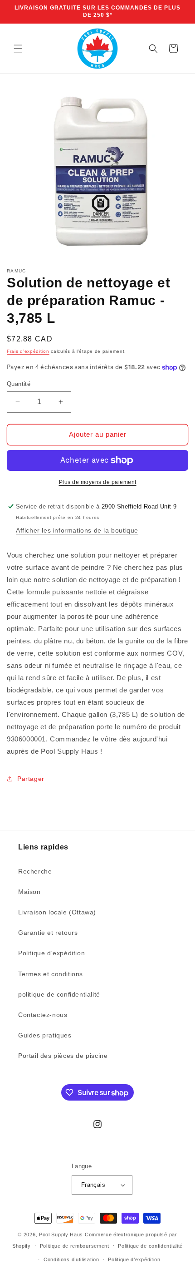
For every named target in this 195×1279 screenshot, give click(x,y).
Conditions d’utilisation (71, 1259)
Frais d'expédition (28, 351)
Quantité (18, 383)
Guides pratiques (45, 1035)
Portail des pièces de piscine (62, 1055)
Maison (29, 891)
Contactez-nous (42, 1014)
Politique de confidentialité (150, 1246)
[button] (18, 49)
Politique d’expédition (134, 1259)
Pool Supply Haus (61, 1234)
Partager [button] (30, 778)
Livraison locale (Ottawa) (57, 912)
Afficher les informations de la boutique (77, 530)
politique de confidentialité (59, 994)
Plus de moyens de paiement (97, 482)
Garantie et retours (48, 932)
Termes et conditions (50, 974)
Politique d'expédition (51, 953)
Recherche (35, 871)
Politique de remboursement (74, 1246)
